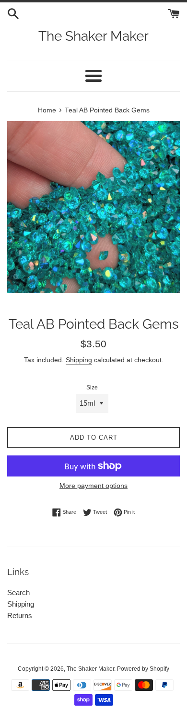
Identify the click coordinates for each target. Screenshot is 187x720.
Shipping (79, 360)
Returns (19, 615)
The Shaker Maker (93, 36)
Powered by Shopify (143, 668)
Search (18, 592)
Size (92, 387)
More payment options (93, 485)
